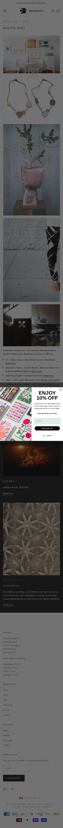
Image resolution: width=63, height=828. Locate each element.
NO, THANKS (47, 435)
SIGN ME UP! (47, 428)
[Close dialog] (60, 389)
